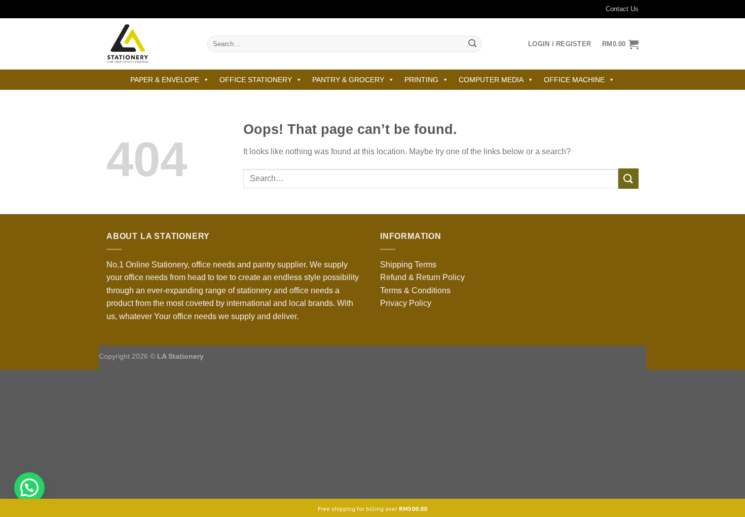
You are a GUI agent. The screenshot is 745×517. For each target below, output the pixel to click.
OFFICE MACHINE (574, 80)
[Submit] (472, 44)
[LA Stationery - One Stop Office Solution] (149, 44)
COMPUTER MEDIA (491, 80)
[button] (29, 487)
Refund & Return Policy (422, 277)
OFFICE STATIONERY (255, 80)
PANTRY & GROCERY (348, 80)
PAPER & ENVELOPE (164, 80)
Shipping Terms (408, 264)
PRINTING (421, 80)
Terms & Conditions (415, 290)
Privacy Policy (405, 303)
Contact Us (622, 9)
